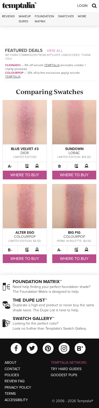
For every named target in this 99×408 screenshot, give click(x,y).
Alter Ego (24, 232)
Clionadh (13, 65)
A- (10, 166)
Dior (25, 153)
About (10, 362)
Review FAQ (15, 381)
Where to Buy (24, 175)
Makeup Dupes (25, 18)
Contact (12, 369)
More (82, 16)
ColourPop (14, 73)
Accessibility (16, 400)
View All (55, 50)
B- (10, 250)
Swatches (66, 16)
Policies (12, 375)
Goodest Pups (64, 375)
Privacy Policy (18, 387)
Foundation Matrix (44, 18)
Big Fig (74, 232)
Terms (10, 393)
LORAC (74, 153)
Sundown (74, 149)
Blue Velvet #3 (25, 149)
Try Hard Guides (66, 369)
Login (82, 6)
